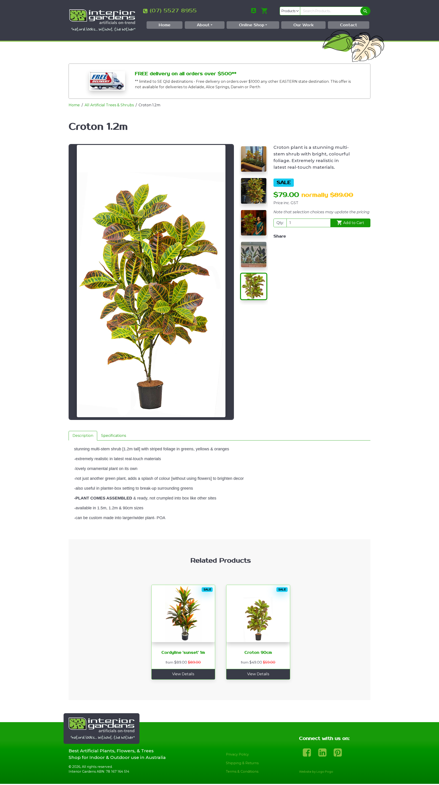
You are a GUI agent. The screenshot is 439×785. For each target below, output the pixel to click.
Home (74, 105)
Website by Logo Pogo (316, 771)
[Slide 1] (253, 159)
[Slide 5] (253, 286)
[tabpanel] (219, 490)
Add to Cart (353, 223)
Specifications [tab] (113, 435)
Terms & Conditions (242, 771)
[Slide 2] (253, 191)
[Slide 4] (253, 255)
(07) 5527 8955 (173, 11)
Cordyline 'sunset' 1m (183, 652)
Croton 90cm (258, 652)
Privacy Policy (237, 754)
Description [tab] (82, 435)
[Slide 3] (253, 223)
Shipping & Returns (242, 763)
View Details (183, 674)
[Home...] (102, 20)
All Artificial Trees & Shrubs (109, 105)
